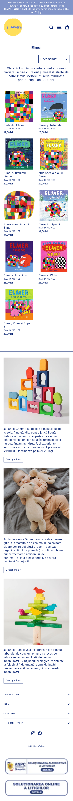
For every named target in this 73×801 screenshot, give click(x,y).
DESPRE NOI (11, 694)
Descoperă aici (13, 459)
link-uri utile (13, 723)
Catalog (9, 713)
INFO (7, 704)
